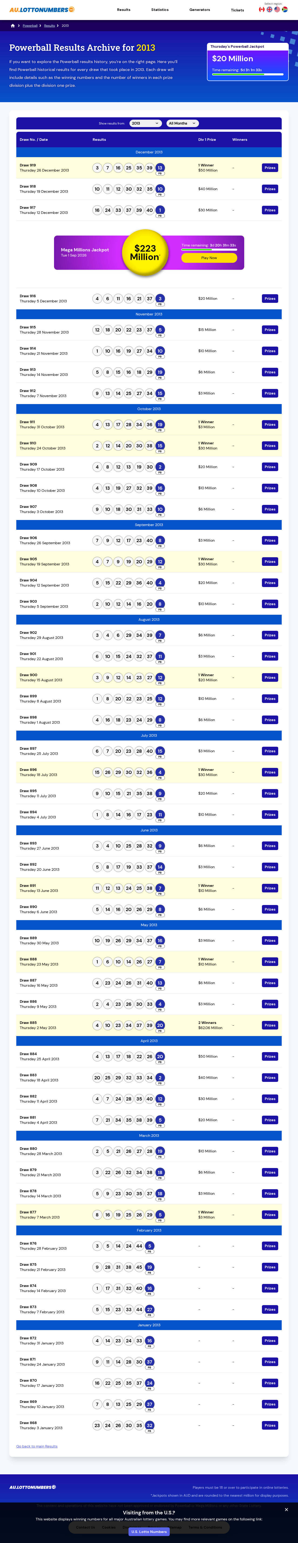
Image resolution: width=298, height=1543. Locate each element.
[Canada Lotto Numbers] (262, 10)
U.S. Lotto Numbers (149, 1531)
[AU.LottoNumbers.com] (41, 12)
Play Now (209, 257)
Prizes (270, 167)
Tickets (237, 10)
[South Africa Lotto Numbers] (285, 10)
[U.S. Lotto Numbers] (277, 10)
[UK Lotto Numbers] (269, 10)
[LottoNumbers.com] (12, 26)
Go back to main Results (37, 1446)
